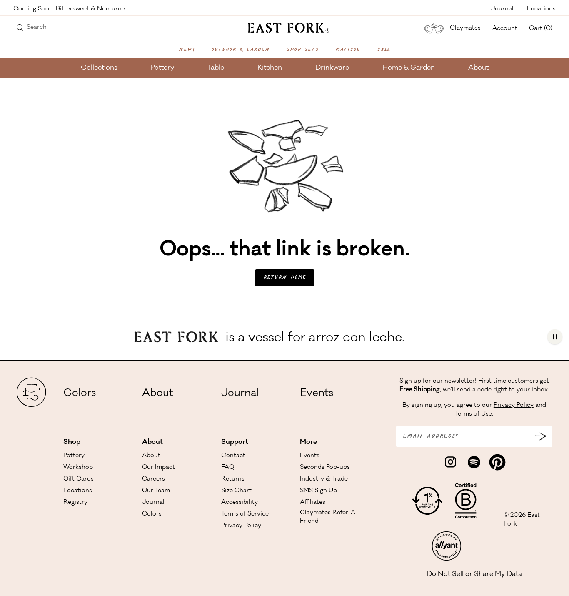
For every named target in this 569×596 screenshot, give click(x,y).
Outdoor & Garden (240, 50)
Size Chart (236, 491)
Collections (99, 68)
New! (187, 50)
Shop (71, 442)
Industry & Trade (324, 479)
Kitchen (269, 68)
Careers (153, 479)
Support (234, 442)
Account (504, 29)
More (308, 442)
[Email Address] (540, 436)
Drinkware (332, 68)
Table (215, 68)
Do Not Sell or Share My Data (474, 574)
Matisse (347, 50)
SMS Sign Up (318, 491)
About (478, 68)
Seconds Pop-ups (325, 468)
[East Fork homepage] (284, 27)
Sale (384, 50)
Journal (502, 8)
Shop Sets (303, 50)
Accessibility (239, 503)
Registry (75, 503)
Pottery (162, 68)
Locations (541, 8)
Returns (233, 479)
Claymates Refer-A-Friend (329, 517)
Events (316, 394)
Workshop (78, 468)
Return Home (284, 277)
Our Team (156, 491)
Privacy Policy (241, 526)
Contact (233, 456)
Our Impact (158, 468)
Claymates (465, 28)
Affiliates (312, 503)
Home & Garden (408, 68)
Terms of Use (473, 414)
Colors (79, 394)
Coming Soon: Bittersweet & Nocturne (69, 8)
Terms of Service (245, 514)
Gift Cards (78, 479)
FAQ (227, 468)
